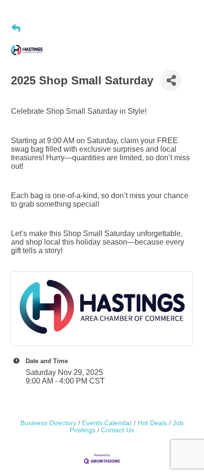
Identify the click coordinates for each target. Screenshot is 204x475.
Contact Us (117, 430)
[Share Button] (171, 80)
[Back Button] (15, 29)
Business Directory (48, 423)
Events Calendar (107, 423)
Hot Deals (152, 423)
